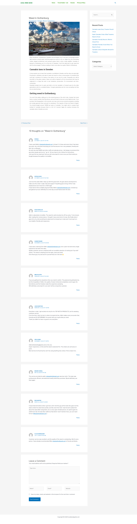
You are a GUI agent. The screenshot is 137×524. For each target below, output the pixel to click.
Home (53, 3)
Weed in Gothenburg (48, 21)
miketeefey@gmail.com (46, 144)
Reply (78, 160)
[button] (115, 3)
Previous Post (25, 123)
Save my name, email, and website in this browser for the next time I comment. (53, 494)
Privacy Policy (81, 3)
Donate (72, 3)
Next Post (83, 123)
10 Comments (33, 21)
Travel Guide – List (63, 3)
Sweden (40, 21)
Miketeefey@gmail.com (39, 413)
